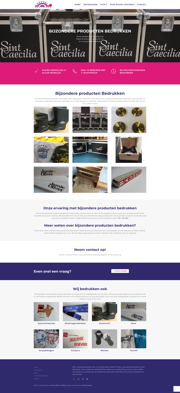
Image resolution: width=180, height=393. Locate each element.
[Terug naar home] (43, 4)
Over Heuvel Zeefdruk (122, 4)
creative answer (87, 385)
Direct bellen (121, 271)
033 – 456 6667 (123, 218)
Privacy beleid (55, 385)
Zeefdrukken (90, 4)
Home (78, 4)
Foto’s (103, 4)
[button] (51, 120)
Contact (141, 4)
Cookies (63, 385)
